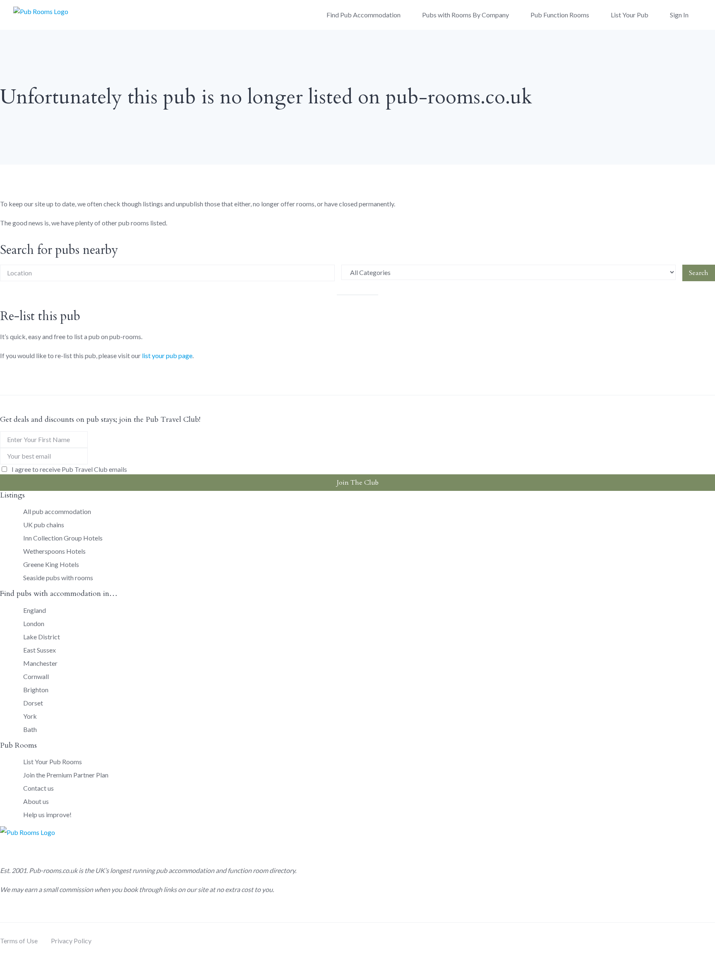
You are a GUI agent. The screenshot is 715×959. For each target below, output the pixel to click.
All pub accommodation (57, 511)
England (34, 610)
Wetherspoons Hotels (54, 551)
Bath (30, 729)
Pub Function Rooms (559, 15)
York (30, 716)
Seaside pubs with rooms (58, 577)
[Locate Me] (325, 273)
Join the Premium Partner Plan (65, 775)
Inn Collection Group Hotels (63, 538)
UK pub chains (43, 525)
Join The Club (358, 482)
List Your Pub (629, 15)
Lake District (41, 637)
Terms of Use (19, 941)
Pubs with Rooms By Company (465, 15)
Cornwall (36, 676)
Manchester (40, 663)
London (33, 623)
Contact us (38, 788)
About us (36, 801)
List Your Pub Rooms (52, 761)
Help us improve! (47, 814)
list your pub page (167, 355)
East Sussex (39, 650)
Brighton (35, 690)
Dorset (33, 703)
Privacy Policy (71, 941)
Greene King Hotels (51, 564)
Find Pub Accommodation (363, 15)
